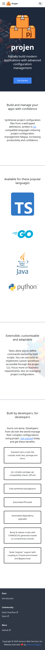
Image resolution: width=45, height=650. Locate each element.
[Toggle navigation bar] (4, 3)
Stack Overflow (9, 612)
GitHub (5, 630)
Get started (26, 438)
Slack (4, 616)
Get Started (22, 80)
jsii (34, 126)
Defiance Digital (33, 644)
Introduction (7, 598)
